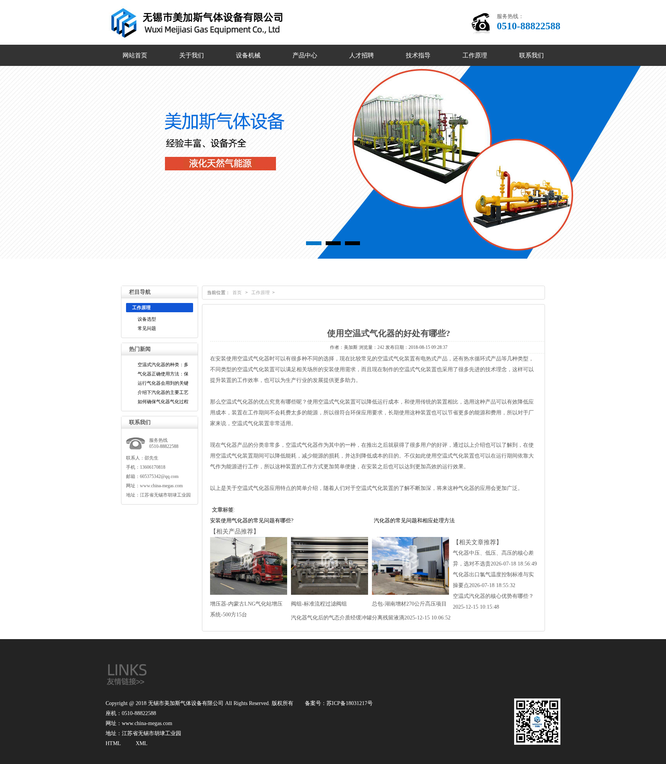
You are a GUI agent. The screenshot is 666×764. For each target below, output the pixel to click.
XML (142, 743)
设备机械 (248, 55)
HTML (113, 743)
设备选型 (147, 319)
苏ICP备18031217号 (349, 703)
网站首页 (135, 55)
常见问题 (147, 328)
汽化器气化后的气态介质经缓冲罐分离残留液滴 (371, 618)
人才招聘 (361, 55)
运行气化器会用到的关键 (163, 383)
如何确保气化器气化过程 (163, 401)
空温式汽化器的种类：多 (163, 364)
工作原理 (474, 55)
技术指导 (418, 55)
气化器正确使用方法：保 (163, 374)
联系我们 (531, 55)
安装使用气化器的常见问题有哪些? (251, 520)
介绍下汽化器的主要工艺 (163, 392)
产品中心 (305, 55)
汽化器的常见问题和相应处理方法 (414, 520)
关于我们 (191, 55)
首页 (237, 292)
